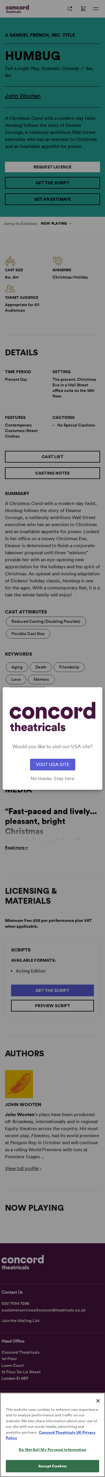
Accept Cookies (52, 1466)
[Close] (98, 1400)
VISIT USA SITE (52, 764)
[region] (52, 1435)
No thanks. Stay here (52, 778)
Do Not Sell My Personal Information (52, 1449)
